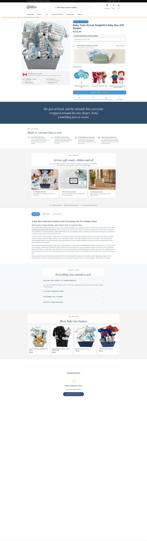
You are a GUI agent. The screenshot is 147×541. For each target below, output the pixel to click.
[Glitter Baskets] (34, 7)
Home (3, 17)
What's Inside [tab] (46, 214)
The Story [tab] (35, 214)
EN (118, 1)
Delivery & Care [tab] (58, 214)
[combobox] (73, 7)
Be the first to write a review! (73, 394)
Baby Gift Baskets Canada (10, 17)
